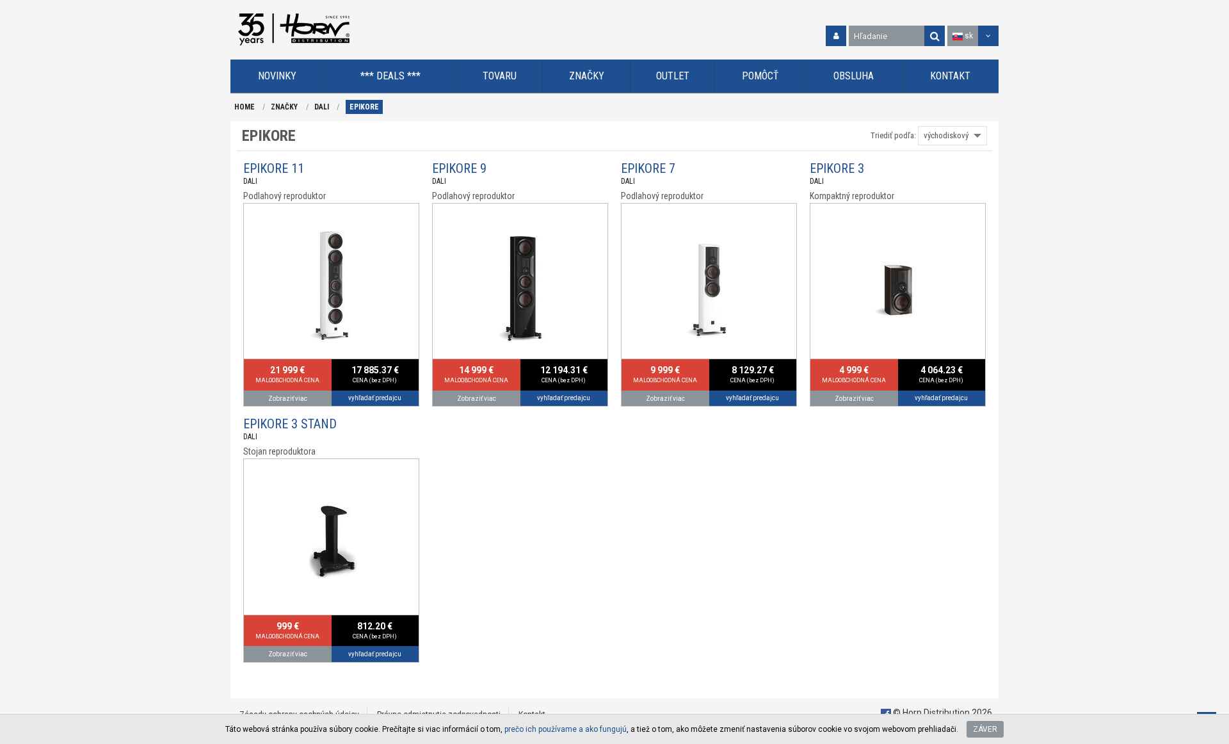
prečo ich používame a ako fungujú (565, 729)
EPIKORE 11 (273, 168)
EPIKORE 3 (837, 168)
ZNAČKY (284, 106)
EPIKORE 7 (648, 168)
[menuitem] (277, 76)
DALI (321, 106)
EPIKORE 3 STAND (290, 424)
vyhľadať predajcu (374, 397)
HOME (244, 106)
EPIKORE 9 (459, 168)
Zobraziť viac (287, 398)
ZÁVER (985, 729)
